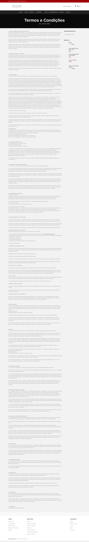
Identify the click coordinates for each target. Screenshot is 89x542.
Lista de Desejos (11, 523)
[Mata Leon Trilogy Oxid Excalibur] (66, 67)
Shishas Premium (73, 523)
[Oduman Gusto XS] (66, 61)
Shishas (71, 521)
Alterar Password (11, 525)
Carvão (71, 525)
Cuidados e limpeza (31, 534)
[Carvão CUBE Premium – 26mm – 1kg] (66, 50)
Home (40, 23)
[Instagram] (80, 1)
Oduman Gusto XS (72, 60)
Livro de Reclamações (31, 529)
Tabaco (71, 527)
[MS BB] (66, 44)
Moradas (10, 529)
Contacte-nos (29, 527)
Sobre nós (29, 521)
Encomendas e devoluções (32, 532)
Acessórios (72, 529)
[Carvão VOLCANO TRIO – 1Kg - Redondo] (66, 56)
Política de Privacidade (31, 523)
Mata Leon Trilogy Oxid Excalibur (73, 66)
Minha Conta (10, 521)
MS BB (70, 42)
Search (78, 34)
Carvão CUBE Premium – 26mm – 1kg (74, 49)
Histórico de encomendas (13, 527)
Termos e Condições (31, 525)
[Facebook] (78, 1)
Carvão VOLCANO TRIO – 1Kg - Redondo (74, 55)
